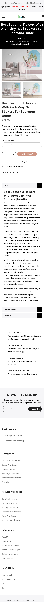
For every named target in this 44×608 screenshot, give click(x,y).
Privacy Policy (7, 558)
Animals (5, 482)
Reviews (7, 316)
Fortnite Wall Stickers (11, 503)
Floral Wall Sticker (9, 516)
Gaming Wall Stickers (11, 473)
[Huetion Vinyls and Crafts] (22, 16)
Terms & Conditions (10, 545)
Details (7, 185)
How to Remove (8, 579)
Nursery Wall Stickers (10, 507)
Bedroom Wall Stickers (11, 478)
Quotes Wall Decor (10, 469)
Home (20, 38)
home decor (19, 203)
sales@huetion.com (33, 3)
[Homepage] (27, 605)
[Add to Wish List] (24, 160)
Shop (35, 600)
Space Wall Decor (9, 465)
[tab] (22, 185)
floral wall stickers (15, 231)
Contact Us (7, 541)
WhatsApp (20, 351)
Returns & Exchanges (11, 550)
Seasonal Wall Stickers (11, 511)
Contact (16, 600)
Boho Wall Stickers (9, 499)
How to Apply (10, 309)
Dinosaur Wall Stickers (11, 461)
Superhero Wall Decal (11, 520)
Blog (4, 588)
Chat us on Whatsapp (13, 3)
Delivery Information (10, 554)
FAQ (3, 583)
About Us (5, 537)
